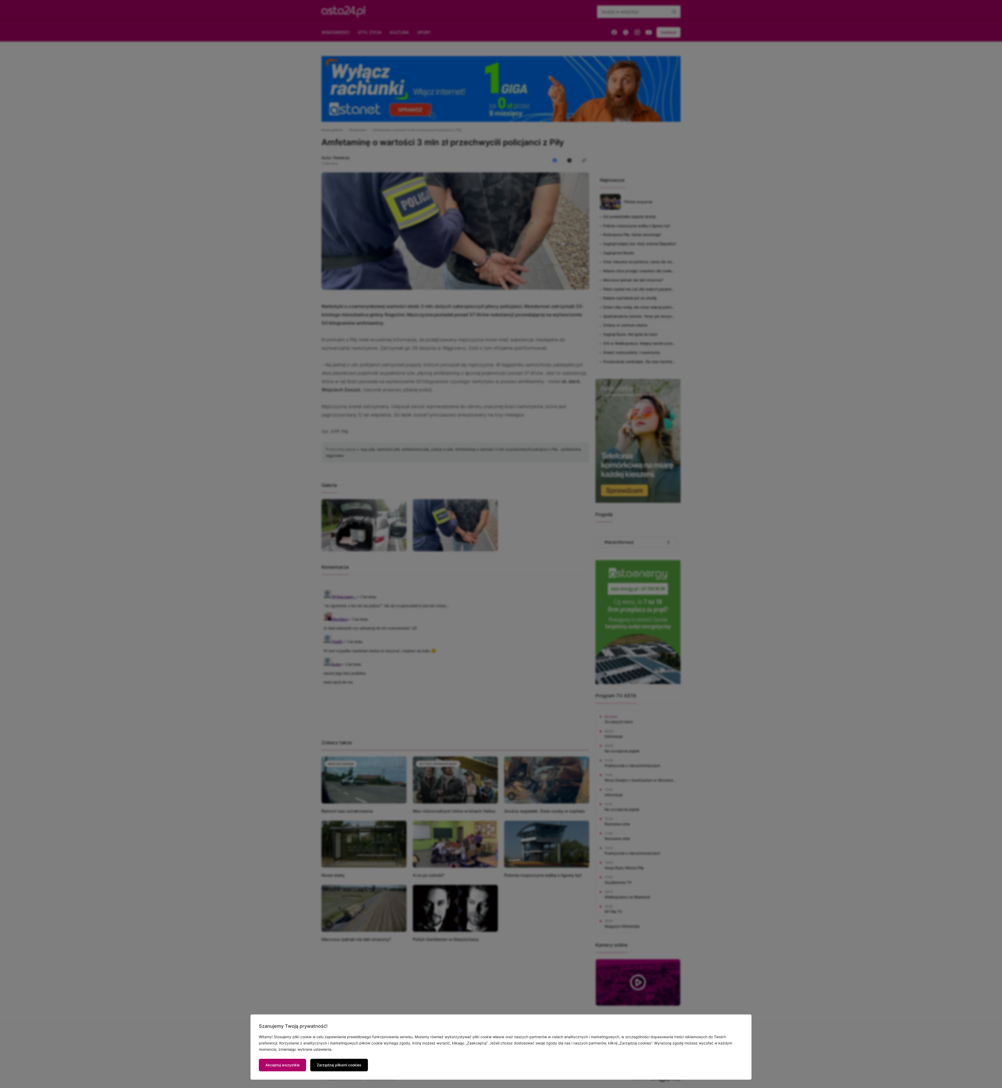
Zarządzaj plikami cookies (339, 1065)
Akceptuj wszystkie (282, 1065)
